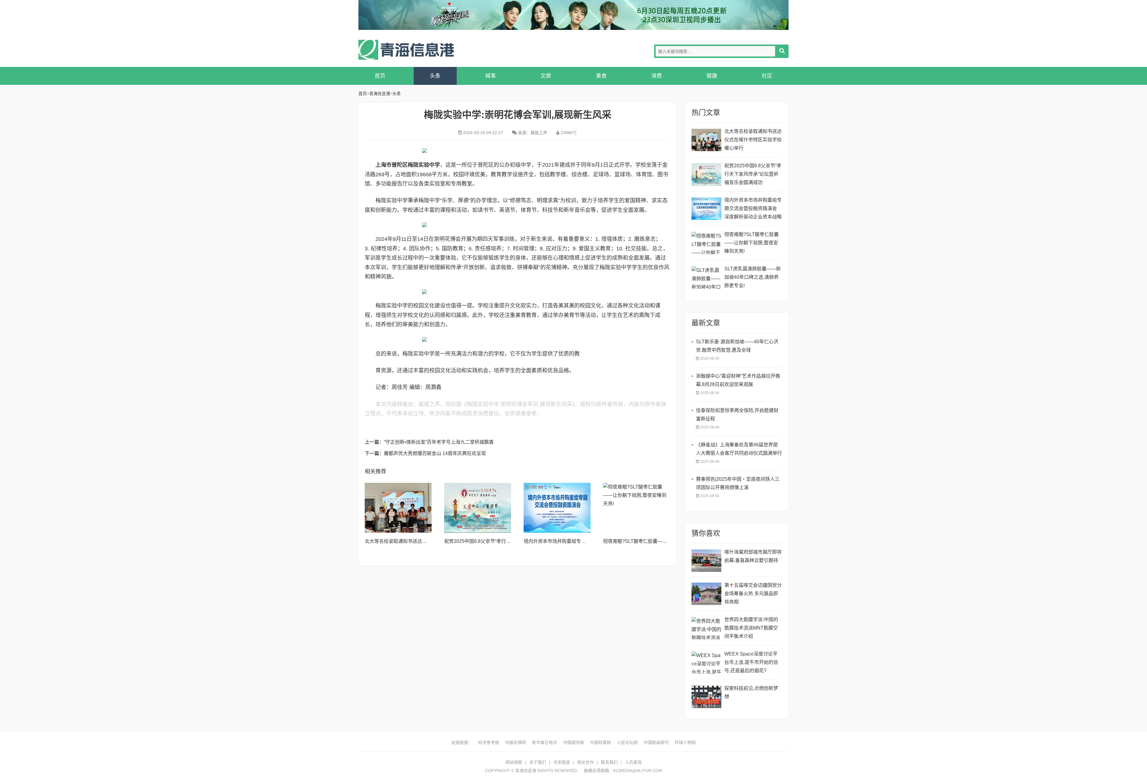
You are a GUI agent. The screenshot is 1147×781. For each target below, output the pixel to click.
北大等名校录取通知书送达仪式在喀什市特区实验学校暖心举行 (753, 140)
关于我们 (537, 762)
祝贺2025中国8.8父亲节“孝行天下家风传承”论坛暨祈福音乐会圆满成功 (752, 174)
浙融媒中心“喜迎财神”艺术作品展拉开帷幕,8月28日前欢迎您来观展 (738, 380)
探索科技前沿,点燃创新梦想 (751, 692)
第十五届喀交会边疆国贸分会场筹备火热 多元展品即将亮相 (753, 593)
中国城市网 (573, 742)
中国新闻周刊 (656, 742)
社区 (767, 76)
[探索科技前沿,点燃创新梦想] (706, 697)
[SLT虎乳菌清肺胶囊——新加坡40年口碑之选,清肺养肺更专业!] (706, 277)
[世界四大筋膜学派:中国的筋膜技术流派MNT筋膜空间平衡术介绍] (706, 628)
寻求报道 (561, 762)
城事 (490, 76)
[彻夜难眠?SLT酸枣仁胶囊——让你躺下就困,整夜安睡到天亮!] (636, 508)
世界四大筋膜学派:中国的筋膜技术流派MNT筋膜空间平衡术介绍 (751, 628)
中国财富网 (600, 742)
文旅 (545, 76)
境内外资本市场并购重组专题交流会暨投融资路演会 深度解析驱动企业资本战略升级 (753, 209)
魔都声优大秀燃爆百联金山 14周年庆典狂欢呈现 (435, 453)
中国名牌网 (515, 742)
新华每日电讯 (544, 742)
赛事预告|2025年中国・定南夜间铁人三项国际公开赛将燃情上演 (738, 483)
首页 (380, 76)
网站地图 (513, 762)
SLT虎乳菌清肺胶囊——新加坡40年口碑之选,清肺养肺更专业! (752, 277)
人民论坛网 (627, 742)
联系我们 (609, 762)
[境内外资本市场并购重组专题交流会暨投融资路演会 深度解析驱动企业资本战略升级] (557, 508)
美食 (601, 76)
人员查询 (633, 762)
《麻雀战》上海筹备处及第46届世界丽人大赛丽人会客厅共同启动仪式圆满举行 (739, 449)
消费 (656, 76)
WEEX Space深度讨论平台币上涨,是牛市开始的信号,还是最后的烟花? (751, 662)
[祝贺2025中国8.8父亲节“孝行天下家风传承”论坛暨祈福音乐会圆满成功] (477, 508)
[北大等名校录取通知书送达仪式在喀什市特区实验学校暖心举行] (398, 508)
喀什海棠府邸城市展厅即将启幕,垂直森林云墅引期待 (753, 556)
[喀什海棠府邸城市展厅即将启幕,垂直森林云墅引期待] (706, 560)
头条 (435, 76)
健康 (711, 76)
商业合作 (585, 762)
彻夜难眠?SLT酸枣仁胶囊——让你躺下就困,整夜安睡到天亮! (667, 541)
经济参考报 (488, 742)
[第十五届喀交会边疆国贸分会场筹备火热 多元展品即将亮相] (706, 594)
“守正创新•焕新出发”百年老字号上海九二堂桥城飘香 (439, 442)
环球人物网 (685, 742)
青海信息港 (406, 50)
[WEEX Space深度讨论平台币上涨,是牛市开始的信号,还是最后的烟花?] (706, 662)
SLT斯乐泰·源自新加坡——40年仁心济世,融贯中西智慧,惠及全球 (737, 346)
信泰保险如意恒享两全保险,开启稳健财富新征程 (737, 414)
